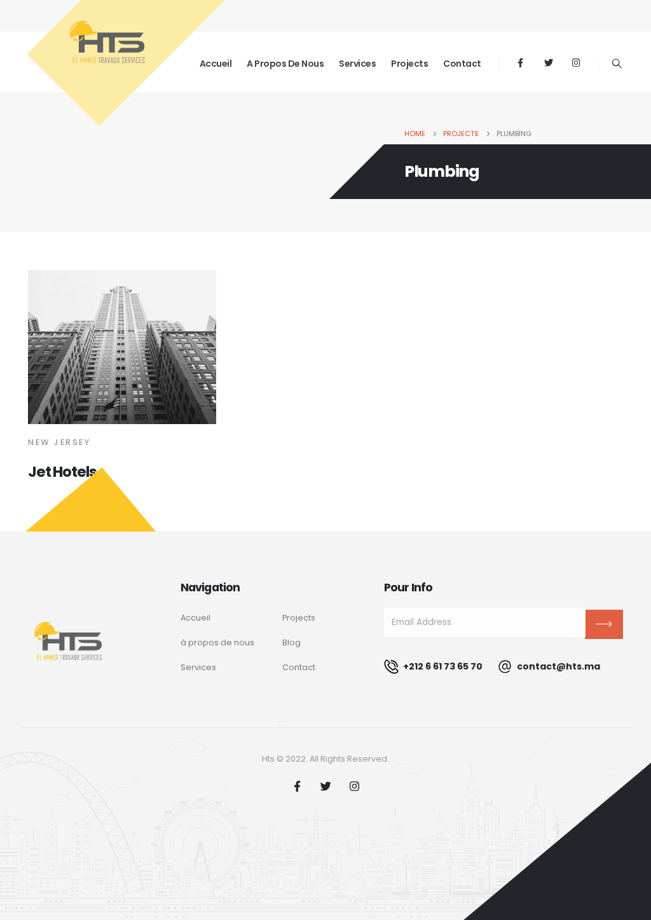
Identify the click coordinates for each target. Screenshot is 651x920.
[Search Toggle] (617, 63)
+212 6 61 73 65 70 (442, 666)
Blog (291, 642)
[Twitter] (549, 62)
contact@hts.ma (557, 666)
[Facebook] (521, 62)
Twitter (325, 786)
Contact (462, 63)
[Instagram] (577, 62)
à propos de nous (217, 642)
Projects (409, 63)
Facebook (297, 786)
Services (357, 63)
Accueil (195, 617)
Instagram (354, 786)
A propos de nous (285, 63)
